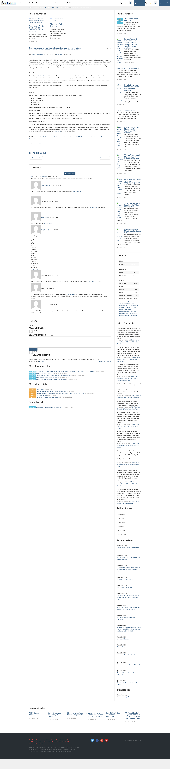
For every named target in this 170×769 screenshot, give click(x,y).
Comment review (105, 361)
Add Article (165, 3)
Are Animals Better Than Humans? (47, 377)
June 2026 (121, 522)
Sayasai (134, 313)
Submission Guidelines (66, 3)
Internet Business (57, 7)
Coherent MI (123, 305)
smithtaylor (133, 315)
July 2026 (121, 518)
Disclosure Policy (65, 740)
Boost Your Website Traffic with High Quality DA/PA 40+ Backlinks (36, 28)
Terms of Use (50, 740)
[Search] (146, 3)
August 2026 (122, 514)
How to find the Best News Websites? (48, 397)
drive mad (71, 294)
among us (52, 311)
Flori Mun (122, 313)
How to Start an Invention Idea (128, 111)
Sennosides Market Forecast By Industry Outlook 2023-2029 (94, 715)
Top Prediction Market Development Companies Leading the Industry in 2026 (128, 597)
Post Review (33, 349)
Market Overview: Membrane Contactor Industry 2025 (132, 231)
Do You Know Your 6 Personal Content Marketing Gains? (128, 342)
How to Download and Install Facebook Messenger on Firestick (132, 87)
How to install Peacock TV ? (45, 373)
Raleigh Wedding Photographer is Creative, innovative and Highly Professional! (60, 393)
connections (93, 207)
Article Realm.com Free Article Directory (39, 7)
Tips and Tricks (121, 647)
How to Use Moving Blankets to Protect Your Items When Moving (131, 130)
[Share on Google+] (37, 153)
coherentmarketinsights (126, 304)
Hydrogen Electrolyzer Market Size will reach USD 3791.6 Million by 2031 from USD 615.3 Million (65, 371)
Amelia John (123, 302)
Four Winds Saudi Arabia (124, 587)
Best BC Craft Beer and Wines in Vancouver (113, 715)
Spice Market (40, 389)
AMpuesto (130, 302)
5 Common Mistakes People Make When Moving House (132, 205)
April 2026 (121, 530)
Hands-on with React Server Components (75, 714)
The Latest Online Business (57, 25)
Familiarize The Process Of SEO (129, 68)
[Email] (44, 153)
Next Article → (104, 158)
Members (23, 3)
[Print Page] (107, 48)
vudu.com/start (45, 185)
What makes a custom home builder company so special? (132, 181)
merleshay (122, 315)
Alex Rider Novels (41, 395)
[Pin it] (41, 153)
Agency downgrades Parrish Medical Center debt (51, 391)
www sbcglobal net (123, 639)
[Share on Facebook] (30, 153)
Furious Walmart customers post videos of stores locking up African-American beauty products (131, 43)
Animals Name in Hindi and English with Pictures (51, 379)
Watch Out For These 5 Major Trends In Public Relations (53, 375)
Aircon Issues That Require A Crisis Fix (129, 665)
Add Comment (70, 173)
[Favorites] (150, 3)
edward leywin (131, 311)
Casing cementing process (125, 579)
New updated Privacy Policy (52, 742)
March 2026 (122, 534)
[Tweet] (34, 153)
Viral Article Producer (35, 742)
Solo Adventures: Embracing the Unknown (54, 715)
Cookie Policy (66, 742)
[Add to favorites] (110, 48)
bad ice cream (48, 223)
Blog (37, 3)
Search (31, 3)
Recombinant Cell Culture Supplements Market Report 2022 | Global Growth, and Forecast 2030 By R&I (129, 629)
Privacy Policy (40, 740)
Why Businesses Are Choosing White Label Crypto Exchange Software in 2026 (128, 569)
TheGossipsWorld (37, 54)
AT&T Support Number (34, 714)
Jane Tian (128, 313)
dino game (92, 281)
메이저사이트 (45, 230)
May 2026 (121, 526)
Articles (44, 3)
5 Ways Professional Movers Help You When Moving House (132, 157)
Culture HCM (129, 307)
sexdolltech (43, 176)
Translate (131, 697)
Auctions (66, 7)
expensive (58, 131)
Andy (127, 315)
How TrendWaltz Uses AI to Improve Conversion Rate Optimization (129, 359)
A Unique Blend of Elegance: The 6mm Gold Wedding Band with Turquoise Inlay (132, 715)
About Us (32, 740)
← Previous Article (36, 158)
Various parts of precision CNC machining (48, 407)
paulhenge (44, 217)
